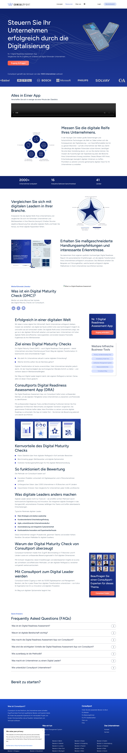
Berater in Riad (101, 748)
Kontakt (106, 729)
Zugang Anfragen (18, 63)
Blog (43, 732)
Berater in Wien (79, 751)
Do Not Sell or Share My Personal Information (19, 745)
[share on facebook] (23, 308)
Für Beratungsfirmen (88, 715)
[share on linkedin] (13, 308)
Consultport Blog (102, 371)
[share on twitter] (18, 308)
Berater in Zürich (102, 751)
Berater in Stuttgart (58, 751)
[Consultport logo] (19, 4)
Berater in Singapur (14, 751)
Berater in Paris (79, 748)
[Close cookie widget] (42, 730)
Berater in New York (58, 748)
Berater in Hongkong (81, 743)
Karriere (106, 732)
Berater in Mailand (102, 746)
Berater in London (57, 746)
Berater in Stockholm (36, 751)
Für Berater (85, 712)
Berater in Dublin (102, 741)
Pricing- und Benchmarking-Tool (102, 354)
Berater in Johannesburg (104, 743)
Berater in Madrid (80, 746)
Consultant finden (102, 593)
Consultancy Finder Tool (102, 358)
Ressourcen (46, 735)
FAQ (83, 723)
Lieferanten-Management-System (102, 362)
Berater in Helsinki (57, 743)
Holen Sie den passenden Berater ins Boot (95, 710)
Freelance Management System (52, 729)
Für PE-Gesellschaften (89, 718)
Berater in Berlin (57, 741)
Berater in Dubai (80, 741)
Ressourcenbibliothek (102, 367)
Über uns (84, 720)
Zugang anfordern (102, 332)
